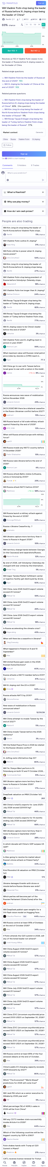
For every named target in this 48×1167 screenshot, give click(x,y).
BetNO (34, 51)
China (5, 139)
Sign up (41, 3)
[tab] (7, 165)
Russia (13, 139)
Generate (39, 132)
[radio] (26, 24)
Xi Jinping (36, 139)
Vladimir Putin (24, 139)
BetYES (11, 51)
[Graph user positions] (21, 25)
